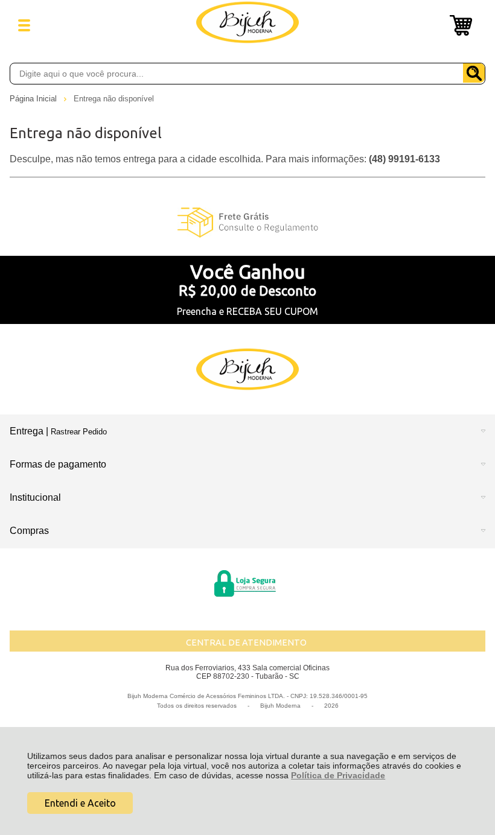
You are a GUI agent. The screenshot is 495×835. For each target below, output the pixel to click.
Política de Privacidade (338, 775)
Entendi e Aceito (80, 803)
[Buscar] (474, 73)
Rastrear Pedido (79, 431)
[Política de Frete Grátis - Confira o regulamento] (247, 223)
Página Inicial (34, 98)
